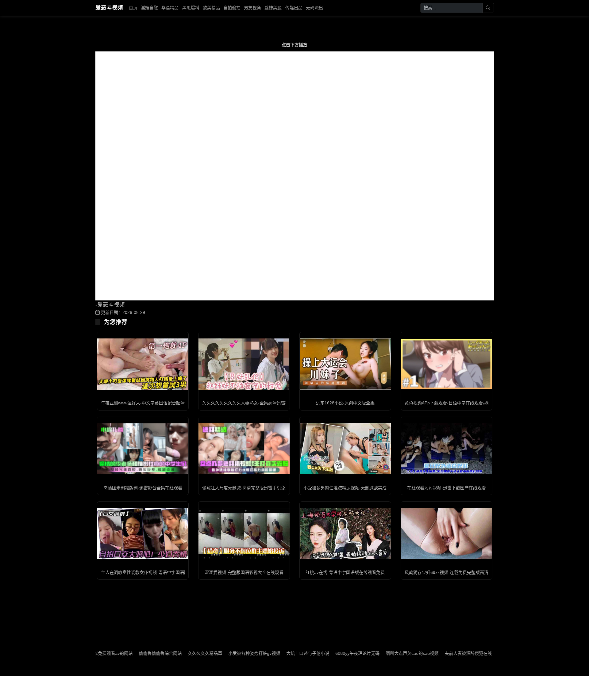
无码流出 (314, 7)
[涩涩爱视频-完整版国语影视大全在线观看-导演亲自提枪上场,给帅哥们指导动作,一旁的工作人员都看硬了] (244, 533)
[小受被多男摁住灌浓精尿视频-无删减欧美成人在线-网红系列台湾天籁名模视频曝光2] (345, 448)
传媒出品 (293, 7)
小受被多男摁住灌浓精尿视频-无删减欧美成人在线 (351, 487)
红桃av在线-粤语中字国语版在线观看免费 (345, 572)
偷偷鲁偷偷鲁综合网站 (137, 653)
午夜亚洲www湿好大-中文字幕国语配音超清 (143, 402)
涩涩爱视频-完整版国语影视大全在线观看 (244, 572)
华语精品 (170, 7)
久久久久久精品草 (182, 653)
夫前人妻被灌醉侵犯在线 (445, 653)
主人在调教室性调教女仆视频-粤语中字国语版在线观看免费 (157, 572)
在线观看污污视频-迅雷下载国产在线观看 (446, 487)
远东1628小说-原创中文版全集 (345, 402)
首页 (133, 7)
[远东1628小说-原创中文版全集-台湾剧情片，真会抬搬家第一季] (345, 364)
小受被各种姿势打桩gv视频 (232, 653)
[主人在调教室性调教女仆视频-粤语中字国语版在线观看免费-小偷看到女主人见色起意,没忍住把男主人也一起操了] (142, 533)
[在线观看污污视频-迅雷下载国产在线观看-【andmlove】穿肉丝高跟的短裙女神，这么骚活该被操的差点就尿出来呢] (446, 448)
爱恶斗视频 (109, 8)
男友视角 (252, 7)
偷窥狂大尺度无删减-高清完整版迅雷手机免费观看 (250, 487)
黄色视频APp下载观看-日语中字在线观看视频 (448, 402)
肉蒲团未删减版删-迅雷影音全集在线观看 (142, 487)
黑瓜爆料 (190, 7)
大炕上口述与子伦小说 (285, 653)
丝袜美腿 (273, 7)
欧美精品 (211, 7)
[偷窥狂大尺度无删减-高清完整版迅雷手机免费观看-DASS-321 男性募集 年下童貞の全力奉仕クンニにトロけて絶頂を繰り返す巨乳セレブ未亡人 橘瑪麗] (244, 448)
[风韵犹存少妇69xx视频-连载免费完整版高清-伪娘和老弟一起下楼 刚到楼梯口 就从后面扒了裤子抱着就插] (446, 533)
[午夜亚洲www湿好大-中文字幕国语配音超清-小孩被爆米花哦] (142, 364)
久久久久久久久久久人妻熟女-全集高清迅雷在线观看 (252, 402)
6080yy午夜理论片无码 (335, 653)
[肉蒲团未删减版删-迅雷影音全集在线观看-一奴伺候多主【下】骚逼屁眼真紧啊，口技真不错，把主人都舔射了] (142, 448)
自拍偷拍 (232, 7)
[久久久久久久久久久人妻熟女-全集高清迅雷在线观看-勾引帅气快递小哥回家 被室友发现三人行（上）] (244, 364)
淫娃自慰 (149, 7)
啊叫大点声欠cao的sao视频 (389, 653)
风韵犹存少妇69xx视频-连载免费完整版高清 (446, 572)
